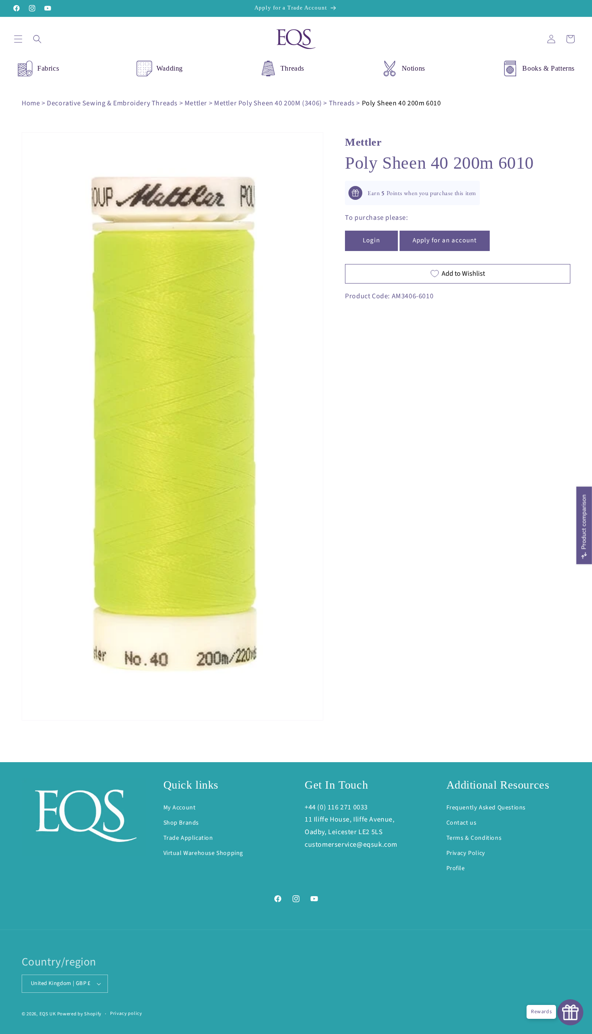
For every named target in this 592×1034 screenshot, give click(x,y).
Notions (413, 68)
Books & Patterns (548, 68)
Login (371, 240)
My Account (179, 807)
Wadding (169, 68)
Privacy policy (126, 1013)
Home (31, 103)
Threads (292, 68)
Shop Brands (181, 823)
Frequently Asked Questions (486, 807)
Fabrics (48, 68)
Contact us (461, 823)
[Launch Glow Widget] (570, 1012)
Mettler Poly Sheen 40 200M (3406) (268, 103)
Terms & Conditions (474, 838)
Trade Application (188, 838)
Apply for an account (445, 240)
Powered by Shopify (79, 1014)
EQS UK (47, 1014)
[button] (18, 39)
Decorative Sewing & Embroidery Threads (112, 103)
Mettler (196, 103)
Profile (455, 868)
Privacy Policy (465, 853)
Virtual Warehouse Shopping (203, 853)
